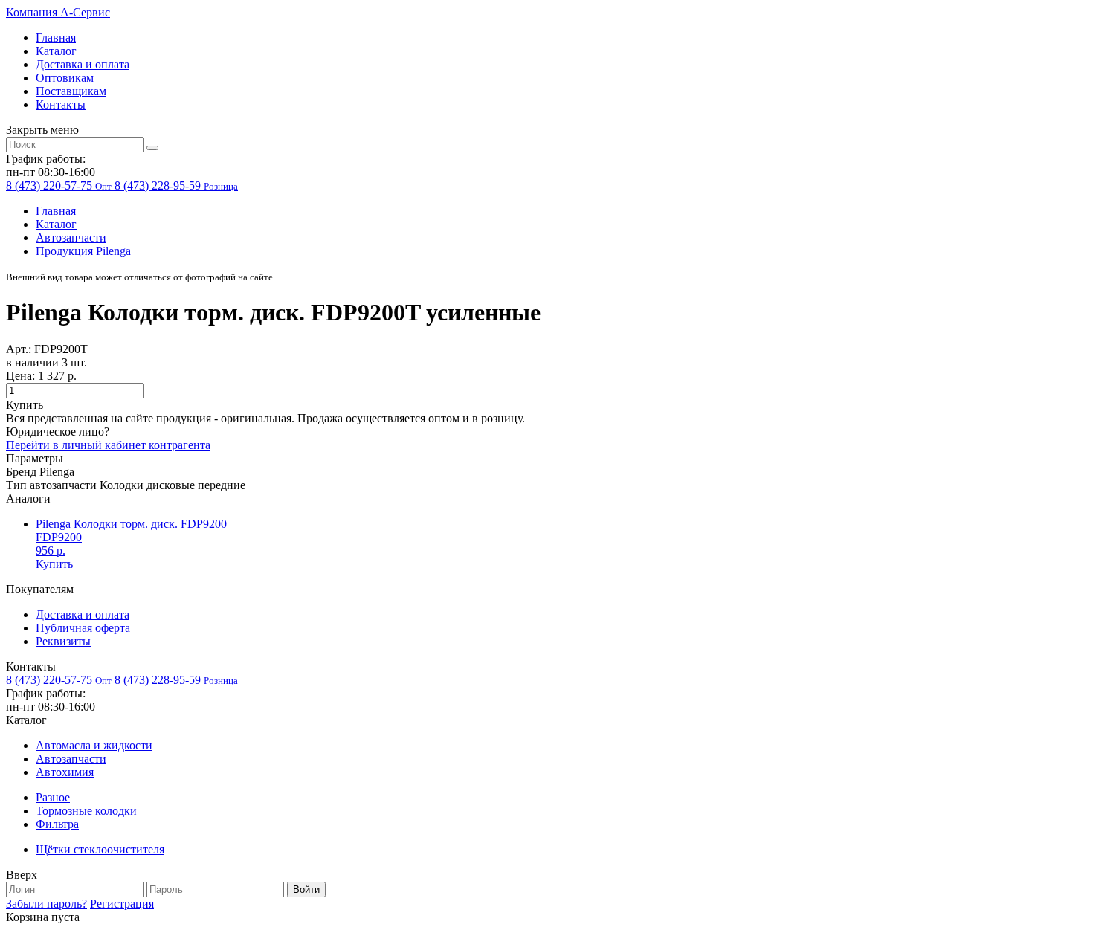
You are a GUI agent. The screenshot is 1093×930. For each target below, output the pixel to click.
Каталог (56, 51)
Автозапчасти (71, 237)
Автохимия (65, 772)
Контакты (61, 104)
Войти (306, 889)
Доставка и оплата (82, 64)
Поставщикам (71, 91)
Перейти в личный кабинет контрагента (108, 445)
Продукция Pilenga (83, 251)
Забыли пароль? (46, 903)
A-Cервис (58, 12)
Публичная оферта (83, 627)
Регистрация (122, 903)
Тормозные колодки (86, 810)
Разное (53, 797)
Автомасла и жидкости (94, 745)
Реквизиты (63, 641)
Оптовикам (65, 77)
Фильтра (57, 824)
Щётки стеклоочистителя (100, 849)
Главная (56, 37)
